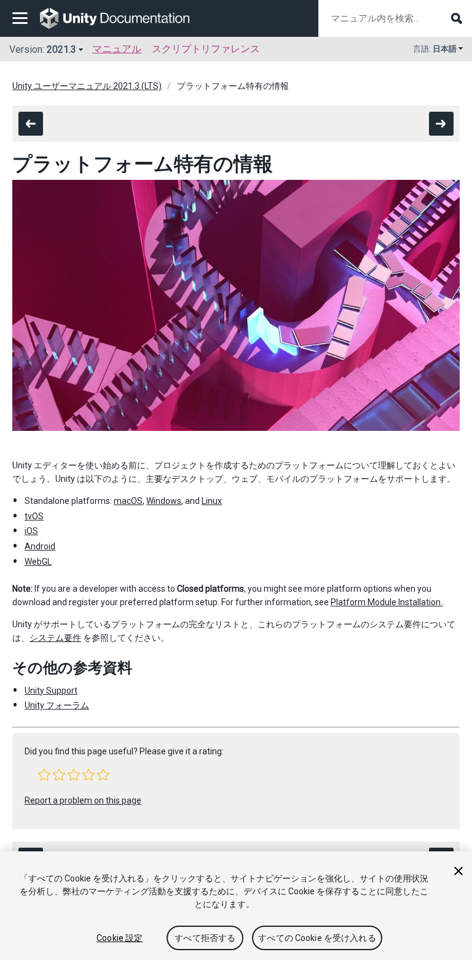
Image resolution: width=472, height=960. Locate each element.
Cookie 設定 (119, 938)
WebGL (38, 562)
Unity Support (51, 690)
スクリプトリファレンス (206, 49)
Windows (163, 501)
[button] (44, 774)
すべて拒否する (205, 938)
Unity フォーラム (57, 705)
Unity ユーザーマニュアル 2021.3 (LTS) (87, 86)
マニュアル (116, 49)
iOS (31, 531)
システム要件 (55, 638)
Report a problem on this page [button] (83, 800)
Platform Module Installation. (386, 602)
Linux (212, 501)
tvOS (34, 516)
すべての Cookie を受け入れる (317, 938)
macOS (128, 501)
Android (40, 546)
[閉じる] (458, 871)
